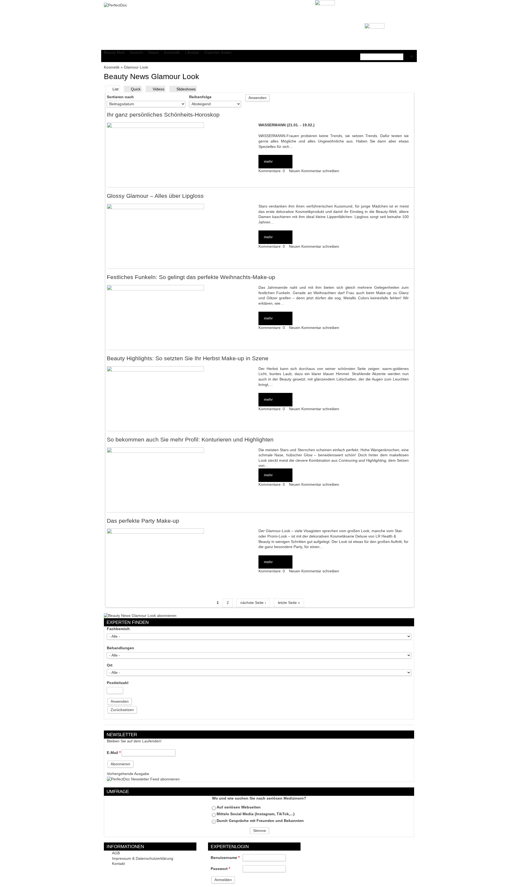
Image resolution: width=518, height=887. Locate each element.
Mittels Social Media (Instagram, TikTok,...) (256, 814)
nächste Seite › (253, 603)
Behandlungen (120, 648)
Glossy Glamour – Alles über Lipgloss (155, 196)
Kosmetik (112, 67)
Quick (136, 89)
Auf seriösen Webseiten (239, 807)
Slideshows (186, 89)
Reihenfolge (200, 97)
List (115, 89)
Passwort (220, 869)
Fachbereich (118, 629)
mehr (268, 161)
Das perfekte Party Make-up (143, 521)
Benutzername (225, 858)
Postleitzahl (117, 683)
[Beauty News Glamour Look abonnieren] (140, 615)
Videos (158, 89)
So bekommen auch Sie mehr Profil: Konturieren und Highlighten (190, 439)
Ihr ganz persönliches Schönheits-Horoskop (163, 114)
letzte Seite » (289, 603)
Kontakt (118, 864)
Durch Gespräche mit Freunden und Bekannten (260, 821)
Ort (110, 665)
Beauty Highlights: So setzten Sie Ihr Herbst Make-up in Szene (187, 358)
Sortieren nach (120, 97)
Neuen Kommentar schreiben (314, 171)
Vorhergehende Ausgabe (128, 774)
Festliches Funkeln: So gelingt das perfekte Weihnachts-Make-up (191, 277)
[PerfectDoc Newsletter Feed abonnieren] (143, 779)
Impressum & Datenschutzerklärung (142, 859)
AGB (116, 853)
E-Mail (114, 753)
